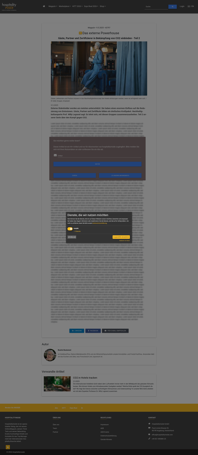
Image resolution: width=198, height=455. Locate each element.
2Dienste (77, 231)
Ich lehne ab (72, 237)
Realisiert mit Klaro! (124, 240)
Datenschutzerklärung (100, 223)
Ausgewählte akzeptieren (121, 237)
